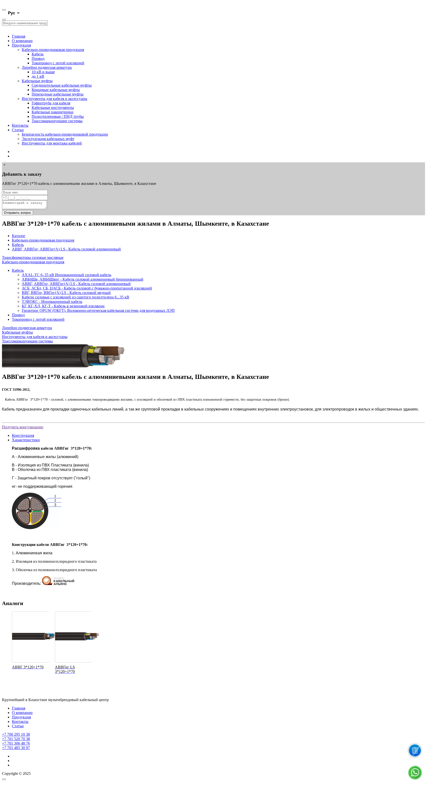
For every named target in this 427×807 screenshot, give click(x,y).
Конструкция (23, 435)
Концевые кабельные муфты (56, 90)
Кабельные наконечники (52, 112)
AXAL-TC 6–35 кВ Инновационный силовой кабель (66, 275)
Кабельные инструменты (53, 107)
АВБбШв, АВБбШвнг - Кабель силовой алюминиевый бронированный (82, 279)
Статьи (18, 130)
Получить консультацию (22, 427)
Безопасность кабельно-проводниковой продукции (65, 134)
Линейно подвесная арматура (47, 67)
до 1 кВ (38, 76)
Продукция (21, 45)
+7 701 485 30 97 (16, 748)
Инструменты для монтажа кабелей (52, 143)
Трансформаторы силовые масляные (33, 257)
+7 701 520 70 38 (16, 739)
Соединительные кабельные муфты (62, 85)
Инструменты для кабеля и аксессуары (54, 99)
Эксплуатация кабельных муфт (48, 139)
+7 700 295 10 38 (16, 734)
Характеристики (26, 440)
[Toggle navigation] (4, 10)
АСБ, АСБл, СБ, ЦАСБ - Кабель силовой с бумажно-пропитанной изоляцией (87, 288)
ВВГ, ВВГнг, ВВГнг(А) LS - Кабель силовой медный (66, 293)
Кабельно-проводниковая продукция (53, 50)
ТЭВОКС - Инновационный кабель (52, 301)
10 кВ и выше (43, 72)
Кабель (37, 54)
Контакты (20, 125)
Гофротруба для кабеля (51, 103)
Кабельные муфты (37, 81)
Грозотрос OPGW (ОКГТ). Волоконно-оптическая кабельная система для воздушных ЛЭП (98, 310)
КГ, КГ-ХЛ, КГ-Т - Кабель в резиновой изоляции (63, 306)
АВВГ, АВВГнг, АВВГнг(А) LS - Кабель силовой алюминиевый (66, 249)
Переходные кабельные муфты (58, 94)
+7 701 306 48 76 (16, 743)
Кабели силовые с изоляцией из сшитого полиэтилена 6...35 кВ (75, 297)
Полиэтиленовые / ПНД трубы (58, 116)
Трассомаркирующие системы (57, 121)
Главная (18, 36)
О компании (22, 41)
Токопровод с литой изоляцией (58, 63)
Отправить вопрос (17, 213)
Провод (38, 58)
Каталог (18, 236)
